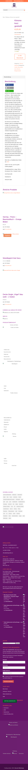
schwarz (10, 513)
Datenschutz (6, 712)
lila (14, 506)
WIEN (8, 573)
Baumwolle (20, 67)
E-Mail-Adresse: (6, 670)
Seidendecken (7, 419)
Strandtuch (5, 515)
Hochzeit (9, 504)
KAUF (7, 579)
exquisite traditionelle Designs (8, 499)
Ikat (13, 504)
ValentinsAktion (15, 515)
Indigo (16, 504)
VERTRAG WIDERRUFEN (9, 701)
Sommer (18, 513)
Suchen (17, 643)
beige (4, 497)
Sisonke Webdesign (19, 768)
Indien (5, 386)
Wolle (10, 518)
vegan (20, 515)
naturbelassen (6, 508)
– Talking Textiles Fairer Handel (11, 577)
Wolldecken (6, 424)
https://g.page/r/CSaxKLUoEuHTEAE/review (12, 588)
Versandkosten (17, 34)
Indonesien (6, 390)
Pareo (19, 508)
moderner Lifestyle (20, 506)
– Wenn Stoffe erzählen (11, 574)
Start (4, 17)
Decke (20, 497)
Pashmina (5, 511)
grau (7, 501)
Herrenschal (6, 356)
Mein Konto (5, 688)
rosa (4, 513)
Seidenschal (6, 349)
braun (11, 497)
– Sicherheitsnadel (11, 571)
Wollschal (6, 354)
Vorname (5, 659)
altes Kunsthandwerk (7, 494)
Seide (14, 513)
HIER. (8, 161)
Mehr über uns (6, 565)
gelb (22, 499)
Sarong (5, 463)
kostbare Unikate (6, 506)
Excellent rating (9, 582)
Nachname (5, 665)
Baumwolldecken (7, 417)
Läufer (5, 429)
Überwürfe (6, 422)
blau (7, 497)
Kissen (5, 427)
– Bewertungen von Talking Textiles (12, 581)
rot (6, 513)
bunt (15, 69)
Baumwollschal (7, 359)
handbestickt (14, 501)
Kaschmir (21, 504)
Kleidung (7, 17)
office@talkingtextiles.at (8, 552)
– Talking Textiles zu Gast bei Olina (14, 576)
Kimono (21, 63)
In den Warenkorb (20, 57)
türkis (10, 515)
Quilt (16, 511)
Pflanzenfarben (11, 511)
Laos (5, 388)
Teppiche (6, 431)
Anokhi (15, 67)
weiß (24, 515)
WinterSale (5, 518)
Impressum (6, 707)
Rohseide (20, 511)
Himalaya (5, 504)
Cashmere (15, 497)
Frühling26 (18, 499)
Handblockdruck (21, 501)
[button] (9, 85)
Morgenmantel (17, 70)
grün (10, 501)
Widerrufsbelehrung (7, 693)
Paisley (15, 508)
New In (11, 508)
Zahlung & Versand (7, 691)
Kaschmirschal (7, 352)
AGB (4, 696)
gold (4, 501)
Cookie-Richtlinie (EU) (8, 714)
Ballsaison (14, 494)
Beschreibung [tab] (7, 77)
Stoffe (5, 458)
